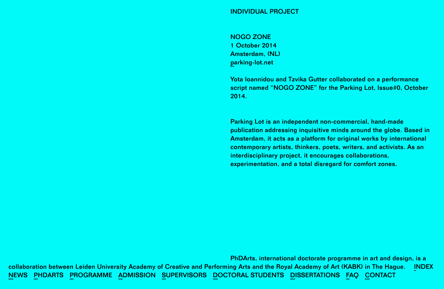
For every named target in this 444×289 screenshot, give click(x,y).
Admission (137, 276)
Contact (380, 276)
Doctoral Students (248, 276)
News (18, 276)
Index (423, 268)
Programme (91, 276)
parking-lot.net (251, 63)
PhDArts (49, 276)
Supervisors (184, 276)
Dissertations (315, 276)
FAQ (352, 276)
